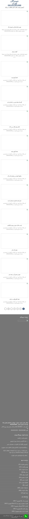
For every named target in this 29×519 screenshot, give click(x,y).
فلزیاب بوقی (25, 474)
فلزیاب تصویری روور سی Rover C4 (20, 503)
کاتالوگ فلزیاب (24, 482)
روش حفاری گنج (24, 508)
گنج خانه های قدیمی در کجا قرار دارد (14, 102)
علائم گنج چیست (14, 77)
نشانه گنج (26, 493)
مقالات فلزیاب (25, 490)
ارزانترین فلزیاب (24, 464)
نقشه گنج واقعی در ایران (14, 299)
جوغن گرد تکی (14, 250)
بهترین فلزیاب (25, 467)
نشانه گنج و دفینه (14, 151)
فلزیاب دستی (25, 480)
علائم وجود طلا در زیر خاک (14, 126)
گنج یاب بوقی (14, 51)
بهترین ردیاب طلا (24, 500)
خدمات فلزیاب (24, 469)
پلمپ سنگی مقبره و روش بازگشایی (14, 225)
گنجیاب (26, 485)
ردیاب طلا (26, 472)
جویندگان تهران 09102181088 (14, 3)
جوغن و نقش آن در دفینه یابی (14, 274)
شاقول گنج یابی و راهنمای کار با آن (14, 176)
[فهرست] (27, 2)
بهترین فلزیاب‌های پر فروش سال (14, 27)
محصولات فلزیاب (24, 487)
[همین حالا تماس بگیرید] (26, 516)
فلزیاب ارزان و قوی (23, 511)
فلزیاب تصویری (24, 477)
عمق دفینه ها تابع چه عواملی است (14, 200)
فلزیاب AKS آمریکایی (23, 506)
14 (8, 308)
